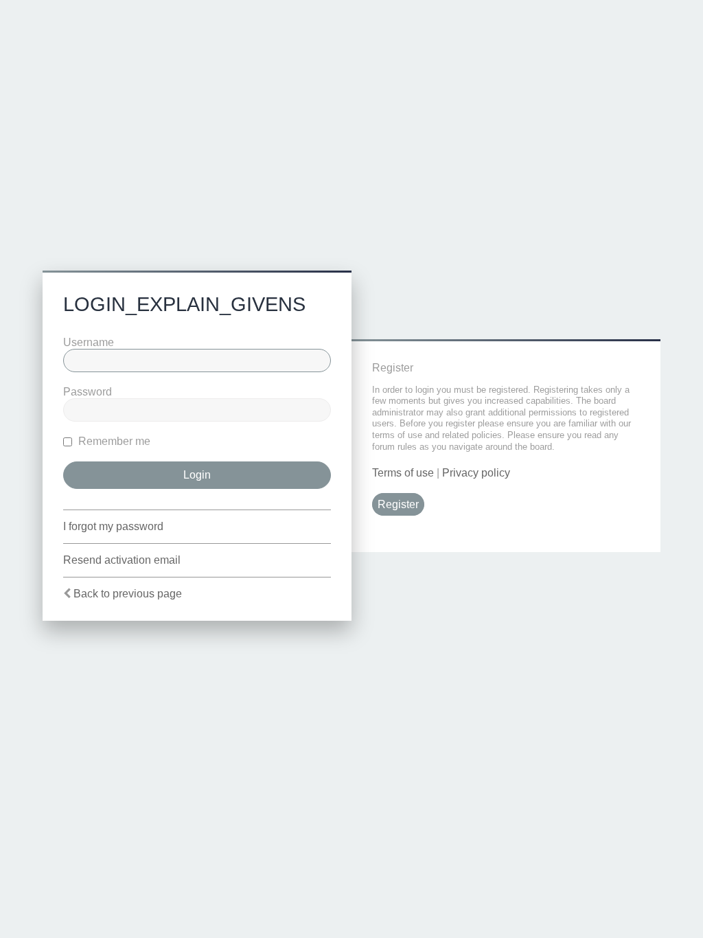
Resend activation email (122, 560)
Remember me (113, 441)
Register (398, 504)
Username (88, 342)
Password (87, 392)
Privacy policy (476, 473)
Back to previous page (127, 593)
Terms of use (403, 473)
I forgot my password (113, 526)
